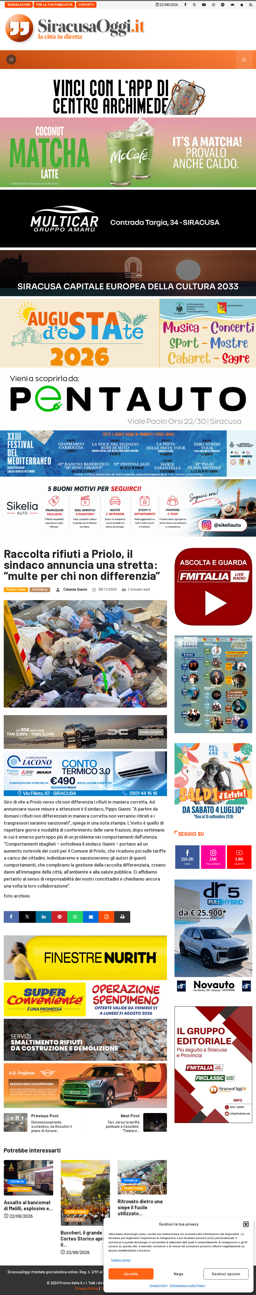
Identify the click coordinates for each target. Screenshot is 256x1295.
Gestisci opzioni (226, 1274)
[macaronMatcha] (128, 151)
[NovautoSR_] (213, 937)
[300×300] (213, 781)
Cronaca (74, 1180)
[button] (246, 1224)
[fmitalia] (128, 453)
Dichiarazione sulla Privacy (187, 1285)
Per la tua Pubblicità (54, 4)
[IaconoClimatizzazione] (85, 773)
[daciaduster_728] (85, 731)
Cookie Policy (158, 1285)
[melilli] (213, 684)
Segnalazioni (18, 4)
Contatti (86, 4)
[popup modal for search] (244, 59)
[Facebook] (185, 4)
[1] (213, 1064)
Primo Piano (16, 589)
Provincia (40, 589)
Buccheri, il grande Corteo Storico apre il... (26, 1239)
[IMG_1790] (128, 398)
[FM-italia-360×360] (213, 586)
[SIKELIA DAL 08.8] (128, 507)
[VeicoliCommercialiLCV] (128, 218)
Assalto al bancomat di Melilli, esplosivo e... (142, 1205)
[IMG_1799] (85, 999)
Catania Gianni (75, 589)
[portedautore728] (85, 957)
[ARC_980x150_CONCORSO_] (128, 95)
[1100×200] (128, 272)
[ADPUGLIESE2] (85, 1085)
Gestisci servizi (120, 1260)
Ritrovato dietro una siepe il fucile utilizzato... (83, 1207)
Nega (178, 1274)
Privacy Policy (86, 1289)
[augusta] (128, 332)
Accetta (131, 1274)
